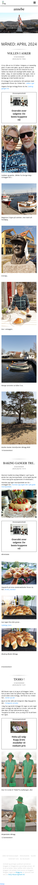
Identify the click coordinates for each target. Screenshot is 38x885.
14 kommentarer (19, 57)
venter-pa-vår (10, 698)
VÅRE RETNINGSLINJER (10, 856)
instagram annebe (11, 703)
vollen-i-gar (30, 83)
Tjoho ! (19, 679)
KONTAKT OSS (14, 859)
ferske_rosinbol (10, 589)
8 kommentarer (19, 467)
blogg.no (19, 872)
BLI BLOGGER (24, 859)
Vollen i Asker (19, 53)
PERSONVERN (24, 856)
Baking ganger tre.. (19, 463)
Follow (2, 884)
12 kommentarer (19, 683)
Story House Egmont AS (16, 874)
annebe (19, 8)
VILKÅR (33, 856)
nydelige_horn (6, 625)
